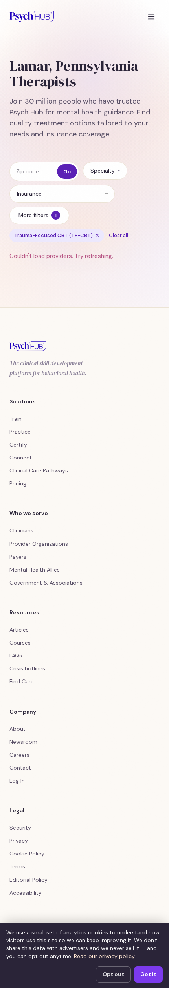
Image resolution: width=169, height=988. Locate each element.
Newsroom (23, 741)
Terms (17, 866)
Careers (19, 754)
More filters (37, 215)
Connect (20, 457)
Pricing (17, 483)
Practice (20, 431)
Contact (20, 767)
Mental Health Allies (34, 569)
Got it (148, 974)
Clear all (118, 235)
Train (15, 418)
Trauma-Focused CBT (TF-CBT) (56, 235)
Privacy (18, 840)
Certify (18, 444)
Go (67, 171)
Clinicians (21, 530)
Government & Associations (46, 582)
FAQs (15, 655)
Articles (19, 629)
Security (20, 827)
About (17, 728)
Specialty (105, 170)
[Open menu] (151, 16)
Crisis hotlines (27, 668)
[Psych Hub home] (31, 16)
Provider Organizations (38, 543)
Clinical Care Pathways (38, 470)
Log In (17, 780)
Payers (17, 556)
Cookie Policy (26, 853)
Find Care (21, 681)
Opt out (113, 974)
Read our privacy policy (104, 956)
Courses (20, 642)
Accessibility (25, 892)
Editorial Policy (28, 879)
